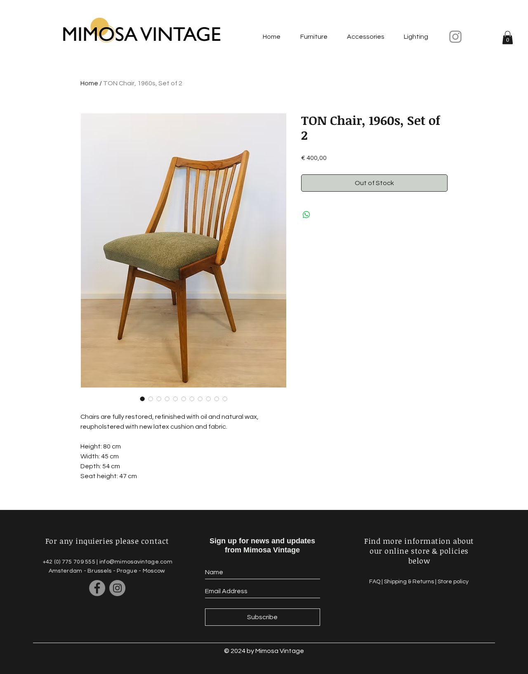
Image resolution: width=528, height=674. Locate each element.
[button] (507, 37)
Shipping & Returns (409, 582)
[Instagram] (455, 36)
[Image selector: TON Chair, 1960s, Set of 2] (142, 399)
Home (89, 83)
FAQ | (376, 582)
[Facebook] (97, 588)
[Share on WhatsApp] (306, 215)
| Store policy (452, 582)
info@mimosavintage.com (135, 562)
